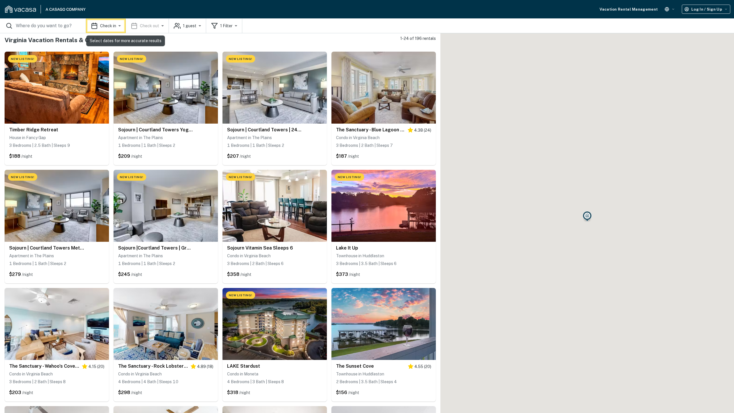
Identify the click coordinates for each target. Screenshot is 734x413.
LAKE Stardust (243, 366)
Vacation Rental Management (629, 9)
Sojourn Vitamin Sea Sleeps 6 (260, 248)
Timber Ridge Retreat (33, 130)
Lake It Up (347, 248)
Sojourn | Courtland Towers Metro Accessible (46, 248)
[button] (127, 26)
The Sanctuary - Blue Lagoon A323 (370, 130)
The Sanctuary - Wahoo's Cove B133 (44, 366)
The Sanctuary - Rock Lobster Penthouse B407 (153, 366)
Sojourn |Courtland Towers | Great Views (155, 248)
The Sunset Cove (355, 366)
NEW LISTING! (22, 59)
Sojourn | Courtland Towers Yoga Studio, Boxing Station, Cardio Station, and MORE (155, 130)
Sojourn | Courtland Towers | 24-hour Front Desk (264, 130)
